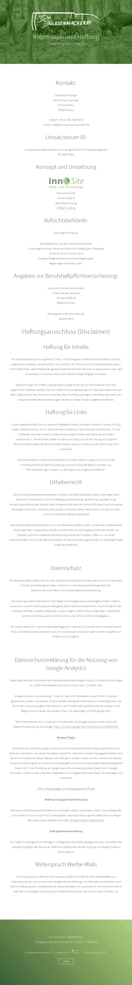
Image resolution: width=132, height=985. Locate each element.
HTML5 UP (101, 952)
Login (66, 961)
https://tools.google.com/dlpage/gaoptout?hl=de (66, 789)
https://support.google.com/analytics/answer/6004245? (86, 727)
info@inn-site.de (66, 208)
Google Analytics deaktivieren (87, 820)
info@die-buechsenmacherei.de (53, 942)
